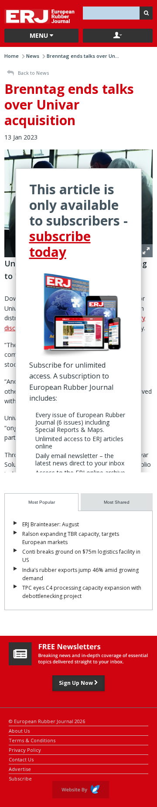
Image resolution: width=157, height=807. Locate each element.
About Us (19, 730)
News (32, 56)
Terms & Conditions (32, 740)
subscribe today (60, 244)
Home (11, 56)
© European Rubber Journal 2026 (47, 721)
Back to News (33, 73)
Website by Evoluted (80, 789)
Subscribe (20, 778)
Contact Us (21, 759)
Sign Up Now (76, 683)
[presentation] (41, 502)
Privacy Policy (25, 749)
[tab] (41, 502)
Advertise (20, 768)
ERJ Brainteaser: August (50, 524)
